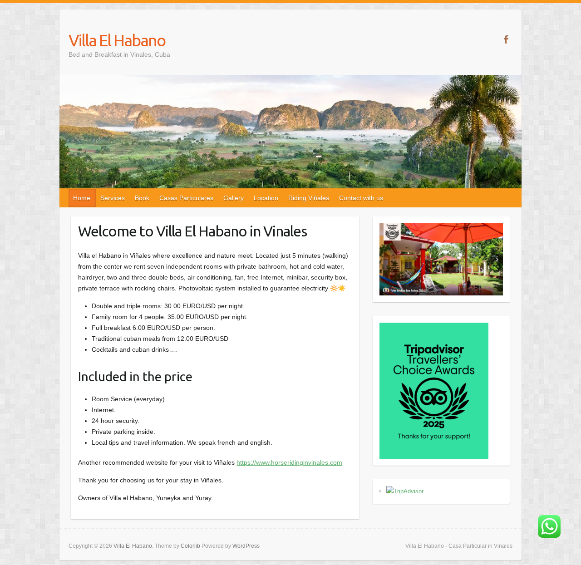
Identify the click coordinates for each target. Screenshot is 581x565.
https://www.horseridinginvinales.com (289, 462)
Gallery (233, 197)
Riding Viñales (308, 197)
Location (266, 197)
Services (112, 197)
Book (142, 197)
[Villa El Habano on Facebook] (506, 39)
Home (81, 197)
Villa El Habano (117, 40)
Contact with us (361, 197)
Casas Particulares (186, 197)
